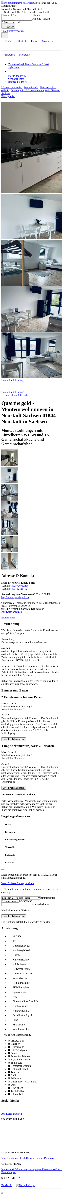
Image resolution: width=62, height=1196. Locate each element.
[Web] (4, 1110)
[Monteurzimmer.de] (18, 1131)
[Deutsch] (7, 58)
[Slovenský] (15, 58)
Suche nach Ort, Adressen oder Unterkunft (26, 12)
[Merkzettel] (26, 31)
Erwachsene (25, 900)
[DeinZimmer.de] (18, 1146)
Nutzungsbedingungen (30, 1169)
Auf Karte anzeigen (11, 611)
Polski (34, 41)
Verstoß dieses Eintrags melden (17, 883)
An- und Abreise (41, 18)
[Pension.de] (14, 1137)
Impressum (7, 1169)
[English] (3, 58)
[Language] (4, 35)
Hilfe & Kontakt (26, 1158)
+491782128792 (18, 588)
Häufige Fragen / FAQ (20, 81)
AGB (16, 1169)
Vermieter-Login (16, 64)
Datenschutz (48, 1169)
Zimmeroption (48, 897)
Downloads (50, 1158)
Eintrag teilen (8, 96)
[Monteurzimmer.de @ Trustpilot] (25, 1185)
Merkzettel (24, 54)
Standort (37, 15)
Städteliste (10, 54)
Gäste (19, 22)
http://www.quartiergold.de (15, 597)
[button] (5, 47)
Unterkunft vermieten (12, 31)
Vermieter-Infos (16, 78)
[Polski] (11, 58)
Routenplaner (8, 617)
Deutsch (22, 41)
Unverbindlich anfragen (13, 380)
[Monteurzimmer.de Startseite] (17, 2)
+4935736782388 (19, 585)
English (9, 41)
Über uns (39, 1158)
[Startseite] (18, 389)
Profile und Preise (17, 75)
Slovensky (47, 41)
